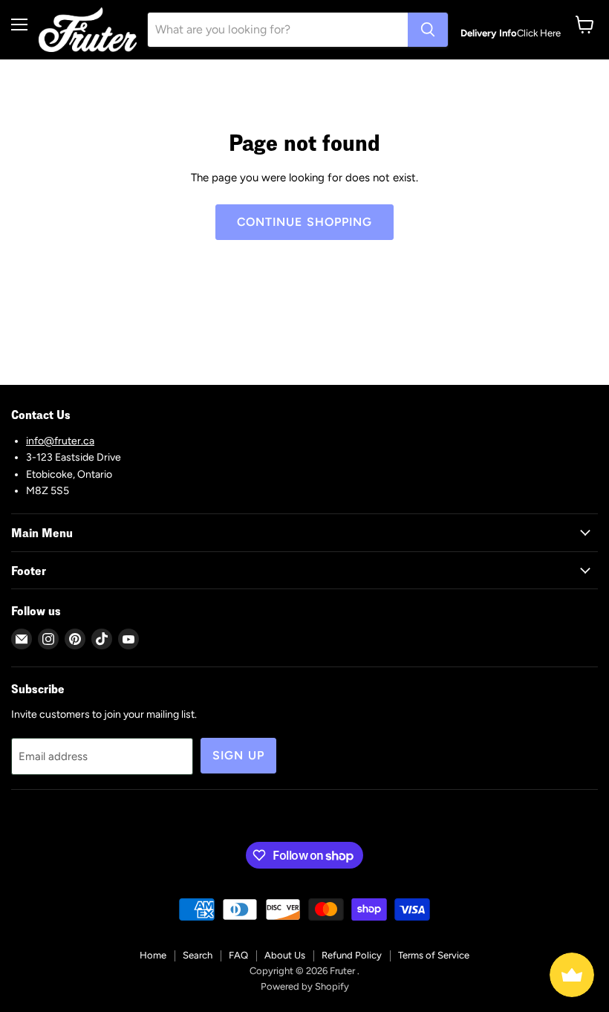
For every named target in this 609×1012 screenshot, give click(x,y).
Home (153, 955)
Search (197, 955)
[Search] (428, 30)
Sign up (238, 755)
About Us (284, 955)
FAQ (238, 955)
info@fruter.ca (60, 441)
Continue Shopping (305, 222)
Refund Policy (352, 955)
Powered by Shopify (305, 986)
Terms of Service (433, 955)
